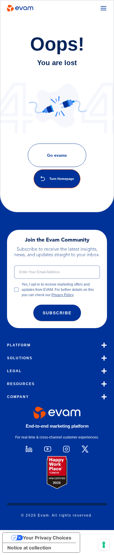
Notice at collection (29, 548)
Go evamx (57, 155)
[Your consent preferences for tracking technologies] (103, 544)
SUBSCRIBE (57, 313)
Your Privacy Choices (47, 538)
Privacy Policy (62, 295)
